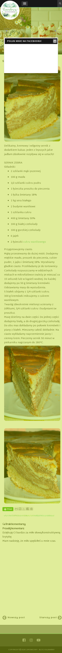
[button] (24, 3)
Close (55, 41)
